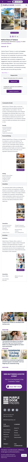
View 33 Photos (14, 32)
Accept (24, 455)
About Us (16, 428)
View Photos (20, 169)
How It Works (6, 429)
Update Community (14, 91)
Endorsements (17, 437)
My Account (6, 432)
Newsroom (17, 435)
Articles (16, 432)
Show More (4, 72)
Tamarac (18, 41)
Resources (6, 434)
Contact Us (6, 436)
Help (4, 439)
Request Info (14, 81)
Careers (16, 430)
